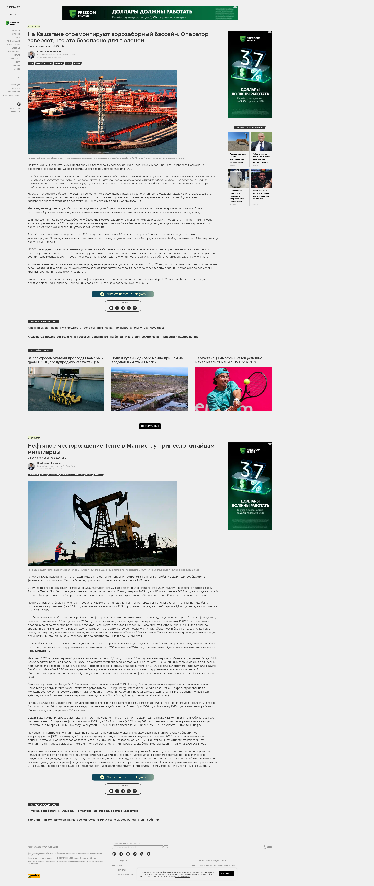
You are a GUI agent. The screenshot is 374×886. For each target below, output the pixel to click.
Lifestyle (16, 48)
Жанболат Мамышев (49, 51)
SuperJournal (13, 52)
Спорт (17, 62)
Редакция (15, 85)
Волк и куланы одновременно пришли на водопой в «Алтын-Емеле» (147, 360)
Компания (54, 475)
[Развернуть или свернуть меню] (19, 77)
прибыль (99, 475)
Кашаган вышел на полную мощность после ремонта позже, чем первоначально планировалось (96, 327)
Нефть (68, 63)
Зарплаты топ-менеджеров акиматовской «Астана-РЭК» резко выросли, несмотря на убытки (93, 819)
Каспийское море (44, 63)
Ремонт (77, 63)
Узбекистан (14, 112)
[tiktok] (135, 854)
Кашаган (59, 63)
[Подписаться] (165, 847)
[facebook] (148, 854)
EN (15, 15)
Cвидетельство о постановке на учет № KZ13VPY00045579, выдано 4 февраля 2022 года (62, 858)
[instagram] (114, 854)
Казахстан (15, 108)
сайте (52, 669)
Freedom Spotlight (11, 95)
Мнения (16, 66)
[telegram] (121, 854)
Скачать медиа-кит (125, 875)
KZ (19, 15)
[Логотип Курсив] (13, 7)
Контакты (121, 870)
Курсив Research (12, 41)
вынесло (195, 279)
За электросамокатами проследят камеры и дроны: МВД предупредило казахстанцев (66, 360)
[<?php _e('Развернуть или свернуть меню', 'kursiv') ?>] (19, 104)
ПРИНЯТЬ (226, 873)
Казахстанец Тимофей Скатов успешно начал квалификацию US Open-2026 (228, 360)
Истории (16, 34)
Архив (17, 69)
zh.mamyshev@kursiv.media (49, 57)
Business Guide (13, 44)
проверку (64, 755)
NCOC (31, 63)
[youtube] (128, 854)
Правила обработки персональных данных (216, 865)
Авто (17, 37)
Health (17, 55)
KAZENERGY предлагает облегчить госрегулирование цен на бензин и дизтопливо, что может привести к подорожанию (113, 336)
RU (10, 15)
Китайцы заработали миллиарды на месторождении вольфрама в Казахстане (83, 810)
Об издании (122, 861)
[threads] (141, 854)
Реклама (16, 88)
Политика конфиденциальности (211, 861)
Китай (44, 475)
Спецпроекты (14, 92)
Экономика (14, 59)
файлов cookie (182, 876)
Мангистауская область (73, 475)
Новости (16, 30)
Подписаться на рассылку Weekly (129, 843)
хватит (184, 673)
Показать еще (150, 426)
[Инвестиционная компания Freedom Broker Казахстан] (12, 23)
